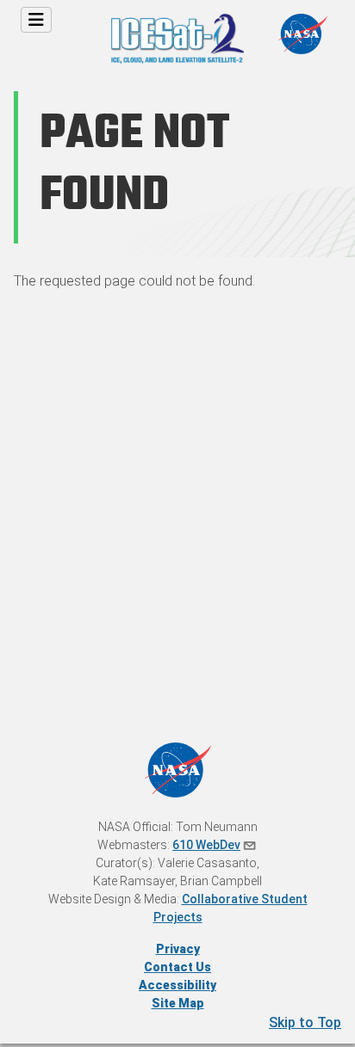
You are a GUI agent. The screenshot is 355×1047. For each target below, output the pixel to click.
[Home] (177, 19)
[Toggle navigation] (36, 20)
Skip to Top (305, 1022)
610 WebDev (206, 845)
